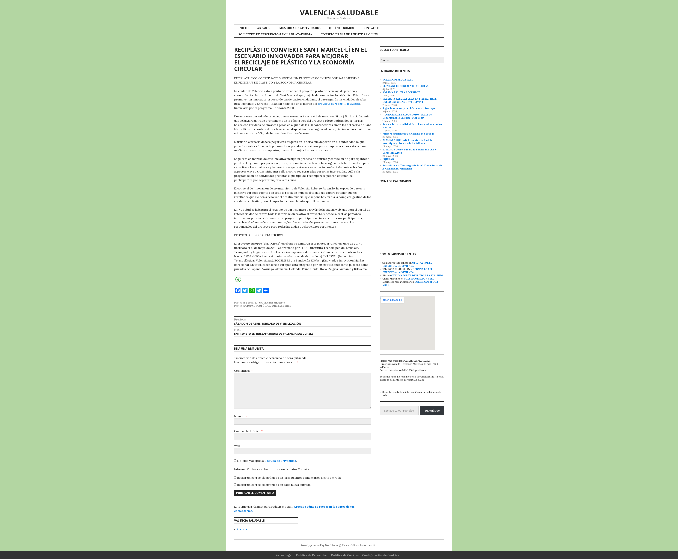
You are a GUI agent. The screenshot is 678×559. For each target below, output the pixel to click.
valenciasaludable (274, 302)
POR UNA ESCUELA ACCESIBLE (401, 92)
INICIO (243, 28)
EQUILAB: (388, 159)
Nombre (241, 416)
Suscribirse (432, 410)
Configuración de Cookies (380, 555)
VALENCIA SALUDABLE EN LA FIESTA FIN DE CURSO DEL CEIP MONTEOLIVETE (409, 100)
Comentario (243, 370)
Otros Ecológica (281, 305)
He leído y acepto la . (266, 460)
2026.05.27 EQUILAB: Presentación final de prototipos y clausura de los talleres (407, 142)
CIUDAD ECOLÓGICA (258, 305)
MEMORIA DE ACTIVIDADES (299, 28)
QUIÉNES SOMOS (341, 28)
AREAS (262, 28)
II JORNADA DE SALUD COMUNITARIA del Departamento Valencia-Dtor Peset (407, 116)
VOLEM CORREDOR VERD (397, 79)
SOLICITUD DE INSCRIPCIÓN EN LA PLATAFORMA (275, 34)
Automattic (370, 545)
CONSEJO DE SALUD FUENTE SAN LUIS (349, 34)
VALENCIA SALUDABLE (339, 12)
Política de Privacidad (280, 460)
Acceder (242, 529)
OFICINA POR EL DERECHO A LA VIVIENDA (407, 264)
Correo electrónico (248, 431)
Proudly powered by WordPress (319, 545)
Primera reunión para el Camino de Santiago (408, 133)
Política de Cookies (345, 555)
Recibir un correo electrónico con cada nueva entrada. (274, 484)
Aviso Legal (284, 555)
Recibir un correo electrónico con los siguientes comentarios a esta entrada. (289, 477)
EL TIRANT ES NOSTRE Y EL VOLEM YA (405, 86)
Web (237, 446)
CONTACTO (370, 28)
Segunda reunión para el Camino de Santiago (408, 108)
